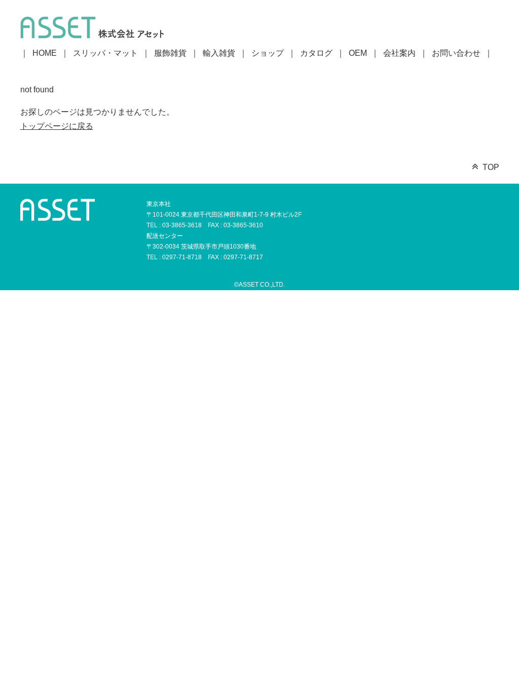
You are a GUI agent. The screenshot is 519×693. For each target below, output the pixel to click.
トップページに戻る (56, 126)
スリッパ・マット (105, 53)
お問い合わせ (456, 53)
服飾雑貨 (170, 53)
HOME (44, 53)
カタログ (316, 53)
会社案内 (399, 53)
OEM (358, 53)
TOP (491, 167)
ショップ (267, 53)
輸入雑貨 (219, 53)
